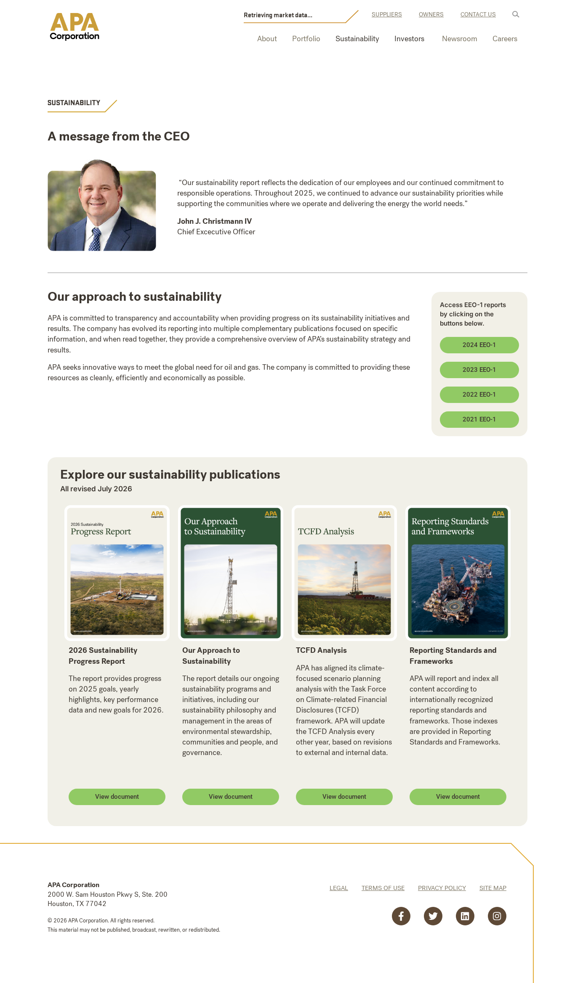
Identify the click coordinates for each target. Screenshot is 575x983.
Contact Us (478, 15)
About (267, 39)
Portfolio (306, 39)
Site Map (492, 888)
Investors (409, 39)
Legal (339, 888)
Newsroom (459, 39)
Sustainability (357, 39)
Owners (431, 15)
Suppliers (387, 15)
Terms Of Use (383, 888)
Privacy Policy (442, 888)
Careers (504, 39)
